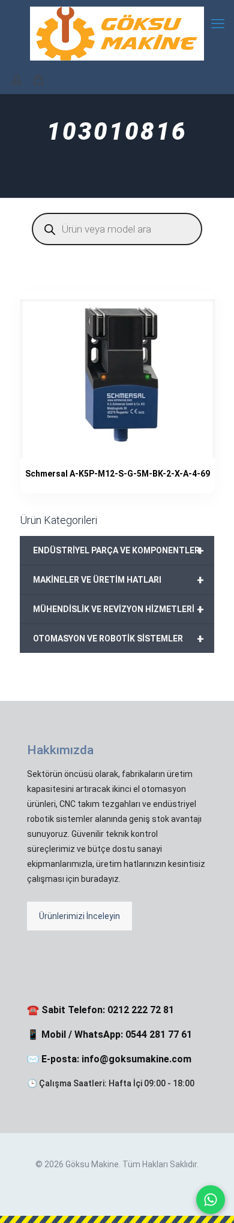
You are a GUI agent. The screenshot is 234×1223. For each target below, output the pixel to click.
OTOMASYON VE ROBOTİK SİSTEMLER (118, 638)
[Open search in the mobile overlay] (117, 229)
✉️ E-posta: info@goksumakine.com (109, 1059)
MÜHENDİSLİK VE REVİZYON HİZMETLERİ (118, 609)
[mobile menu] (218, 24)
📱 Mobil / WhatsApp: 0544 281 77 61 (109, 1034)
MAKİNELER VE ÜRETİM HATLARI (118, 580)
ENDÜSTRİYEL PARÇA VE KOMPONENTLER (118, 550)
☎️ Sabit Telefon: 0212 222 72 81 (100, 1010)
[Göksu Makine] (117, 33)
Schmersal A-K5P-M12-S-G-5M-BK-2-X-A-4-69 (117, 473)
